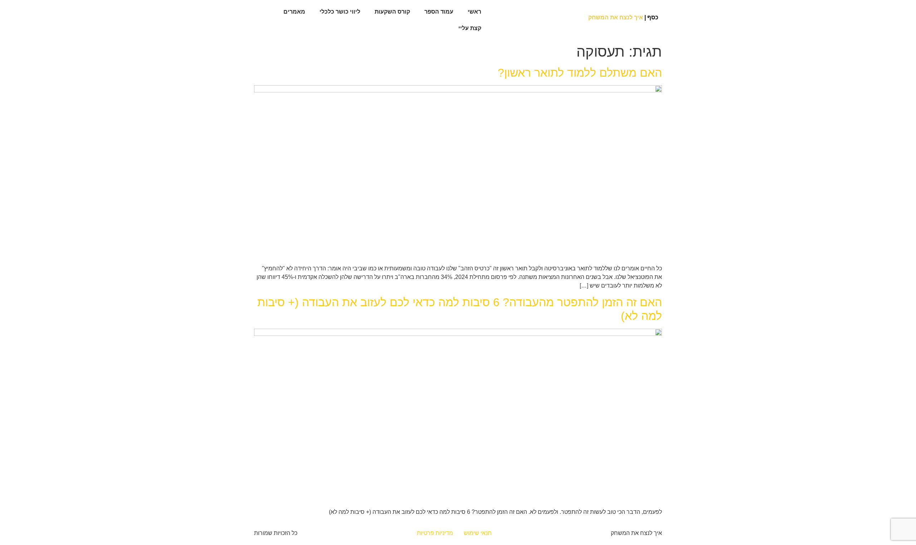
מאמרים (294, 12)
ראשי (474, 12)
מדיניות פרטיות (435, 533)
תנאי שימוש (478, 533)
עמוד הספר (438, 12)
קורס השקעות (392, 12)
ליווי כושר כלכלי (340, 12)
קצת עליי (469, 28)
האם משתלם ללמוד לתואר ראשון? (580, 72)
